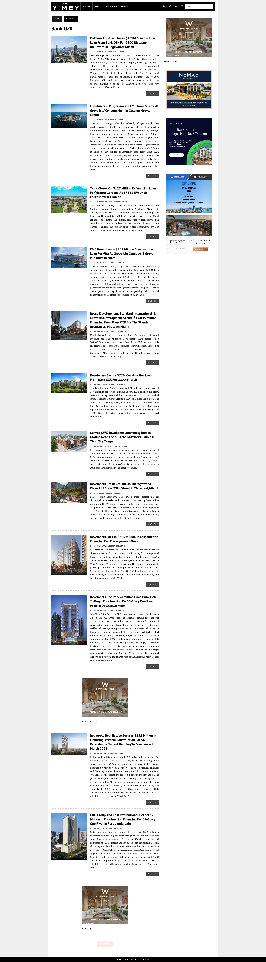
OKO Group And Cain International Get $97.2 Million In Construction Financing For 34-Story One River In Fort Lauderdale (122, 819)
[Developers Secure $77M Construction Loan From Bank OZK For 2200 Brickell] (69, 391)
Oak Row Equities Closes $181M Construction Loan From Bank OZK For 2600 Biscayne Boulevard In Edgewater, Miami (122, 42)
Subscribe (111, 6)
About (98, 6)
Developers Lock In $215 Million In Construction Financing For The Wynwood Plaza (124, 539)
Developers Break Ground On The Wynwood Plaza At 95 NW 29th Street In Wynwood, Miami (124, 486)
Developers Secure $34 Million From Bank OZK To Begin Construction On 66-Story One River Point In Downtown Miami (123, 601)
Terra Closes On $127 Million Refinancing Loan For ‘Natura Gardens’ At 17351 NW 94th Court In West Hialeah (123, 192)
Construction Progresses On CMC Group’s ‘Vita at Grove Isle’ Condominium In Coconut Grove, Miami (124, 110)
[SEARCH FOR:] (199, 6)
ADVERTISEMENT (90, 721)
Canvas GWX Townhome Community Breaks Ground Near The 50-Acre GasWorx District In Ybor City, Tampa (122, 437)
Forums (125, 6)
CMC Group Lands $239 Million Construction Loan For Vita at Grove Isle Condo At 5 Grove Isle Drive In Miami (121, 253)
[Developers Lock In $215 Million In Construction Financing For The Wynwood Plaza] (69, 572)
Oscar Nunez (119, 52)
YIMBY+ (86, 6)
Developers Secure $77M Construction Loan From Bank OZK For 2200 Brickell (121, 377)
